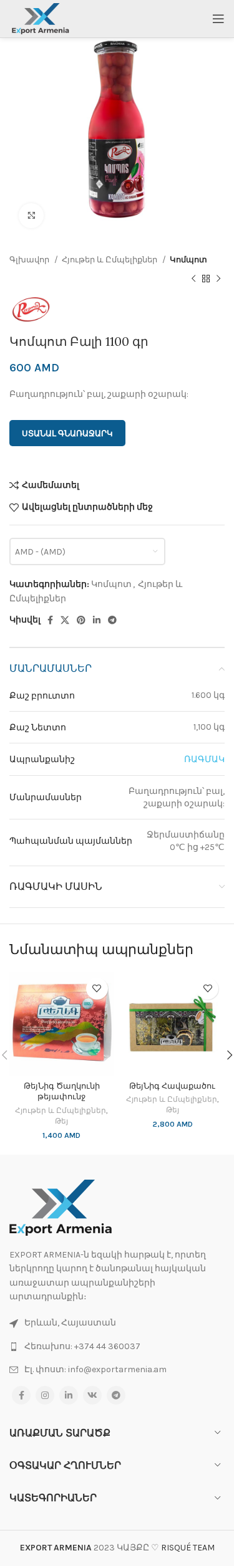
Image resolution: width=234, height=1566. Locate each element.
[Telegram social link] (112, 620)
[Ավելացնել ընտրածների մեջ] (97, 989)
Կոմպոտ (188, 259)
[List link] (117, 1347)
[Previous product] (193, 278)
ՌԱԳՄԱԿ (204, 759)
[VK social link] (92, 1395)
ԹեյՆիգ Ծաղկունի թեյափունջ (62, 1091)
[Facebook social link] (50, 620)
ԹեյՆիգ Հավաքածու (172, 1086)
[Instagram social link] (45, 1395)
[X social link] (65, 620)
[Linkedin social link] (96, 620)
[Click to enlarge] (31, 215)
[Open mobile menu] (218, 18)
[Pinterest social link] (81, 620)
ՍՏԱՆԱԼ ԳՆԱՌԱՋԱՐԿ (67, 433)
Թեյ (61, 1121)
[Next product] (218, 278)
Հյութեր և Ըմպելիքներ (110, 259)
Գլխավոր (30, 259)
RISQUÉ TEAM (188, 1547)
